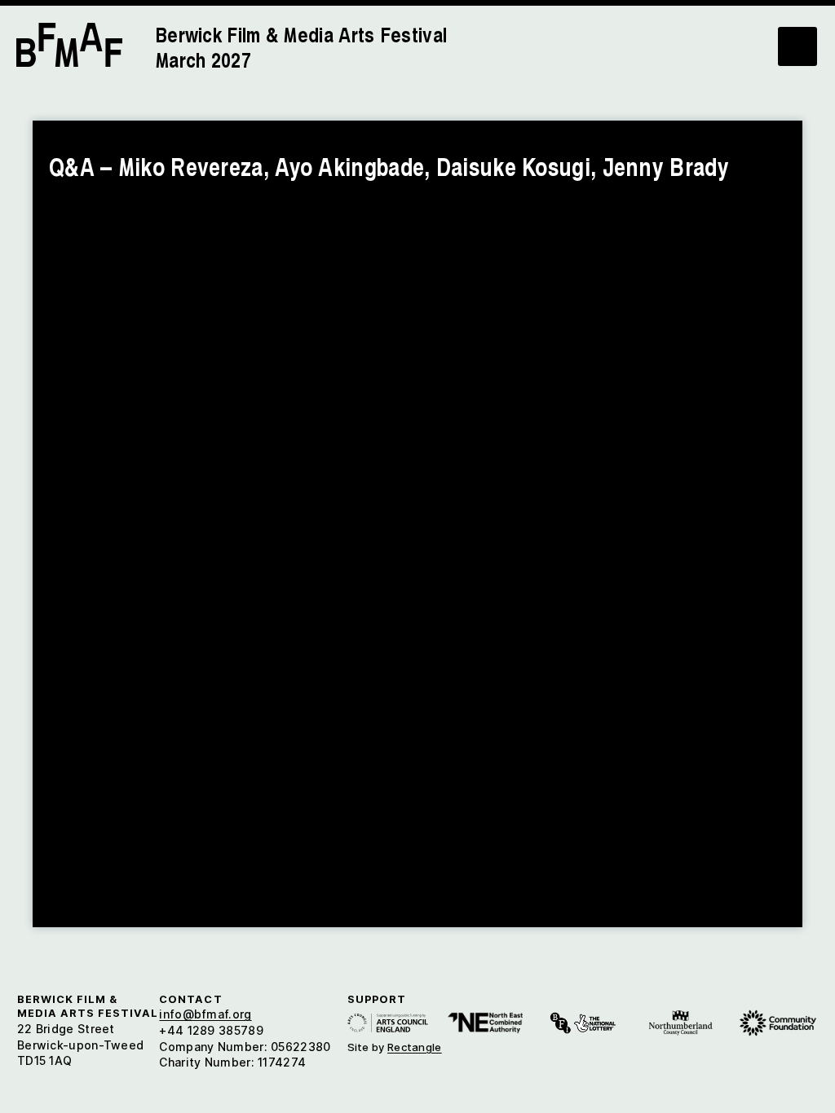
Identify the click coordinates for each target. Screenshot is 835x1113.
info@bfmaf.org (205, 1014)
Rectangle (414, 1047)
